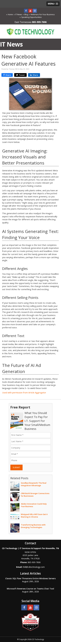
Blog (26, 14)
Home (10, 14)
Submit (16, 467)
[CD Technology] (30, 31)
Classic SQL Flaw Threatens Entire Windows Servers (30, 578)
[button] (53, 3)
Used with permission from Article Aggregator (24, 392)
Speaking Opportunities (31, 17)
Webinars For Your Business (42, 14)
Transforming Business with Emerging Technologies (33, 526)
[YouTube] (30, 10)
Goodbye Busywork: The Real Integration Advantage (33, 484)
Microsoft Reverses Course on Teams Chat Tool (30, 588)
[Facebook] (26, 10)
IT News (18, 14)
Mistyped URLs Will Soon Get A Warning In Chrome (34, 515)
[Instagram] (35, 10)
